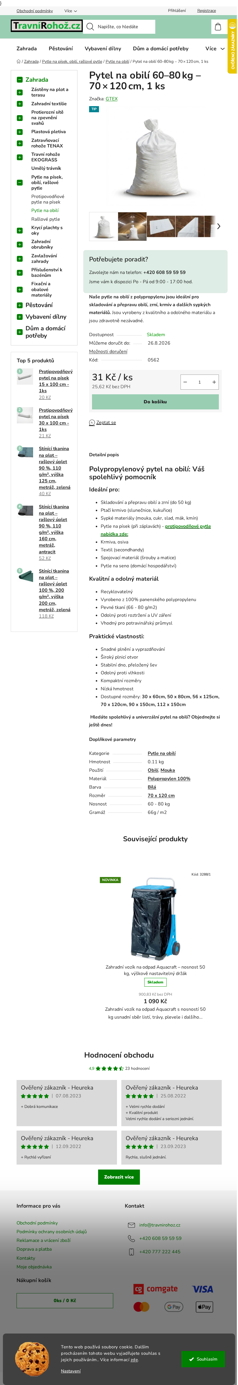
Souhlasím (207, 1359)
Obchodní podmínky (35, 11)
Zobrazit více (119, 1177)
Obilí (153, 770)
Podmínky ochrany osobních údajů (52, 1232)
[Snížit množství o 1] (185, 382)
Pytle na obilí (45, 210)
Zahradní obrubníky (42, 244)
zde (134, 1360)
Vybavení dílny (46, 317)
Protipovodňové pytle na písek (47, 199)
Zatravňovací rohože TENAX (47, 143)
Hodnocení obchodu (119, 1055)
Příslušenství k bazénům (46, 273)
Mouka (168, 770)
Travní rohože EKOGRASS (45, 157)
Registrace (206, 10)
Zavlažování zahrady (44, 259)
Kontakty (26, 1258)
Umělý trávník (46, 168)
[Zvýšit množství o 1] (214, 382)
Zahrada (37, 80)
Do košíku (155, 402)
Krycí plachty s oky (47, 230)
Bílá (152, 787)
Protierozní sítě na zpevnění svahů (47, 117)
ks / (65, 1300)
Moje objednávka (34, 1267)
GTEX (112, 99)
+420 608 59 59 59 (160, 1238)
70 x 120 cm (161, 795)
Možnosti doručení (108, 351)
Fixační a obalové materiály (41, 289)
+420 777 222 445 (160, 1252)
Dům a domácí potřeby (45, 332)
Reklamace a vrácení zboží (44, 1240)
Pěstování (39, 305)
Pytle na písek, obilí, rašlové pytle (47, 182)
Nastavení (71, 1371)
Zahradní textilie (49, 104)
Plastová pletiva (48, 132)
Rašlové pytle (45, 219)
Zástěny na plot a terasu (49, 92)
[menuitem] (27, 48)
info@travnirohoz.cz (159, 1225)
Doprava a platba (34, 1249)
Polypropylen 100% (169, 779)
